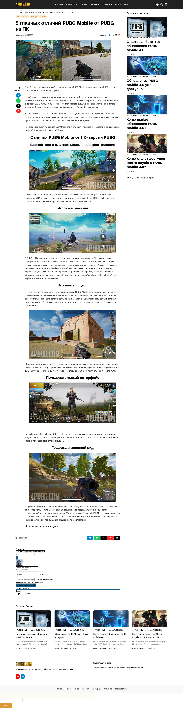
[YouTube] (18, 676)
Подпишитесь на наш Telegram (42, 526)
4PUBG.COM (24, 648)
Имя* (42, 575)
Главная (19, 13)
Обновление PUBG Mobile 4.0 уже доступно (142, 85)
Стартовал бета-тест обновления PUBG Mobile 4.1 (144, 46)
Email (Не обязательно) (44, 579)
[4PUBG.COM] (23, 4)
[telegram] (23, 676)
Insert (6, 705)
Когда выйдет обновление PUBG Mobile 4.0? (142, 123)
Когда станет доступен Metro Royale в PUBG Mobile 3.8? (146, 162)
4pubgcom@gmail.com (134, 667)
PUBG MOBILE (30, 13)
